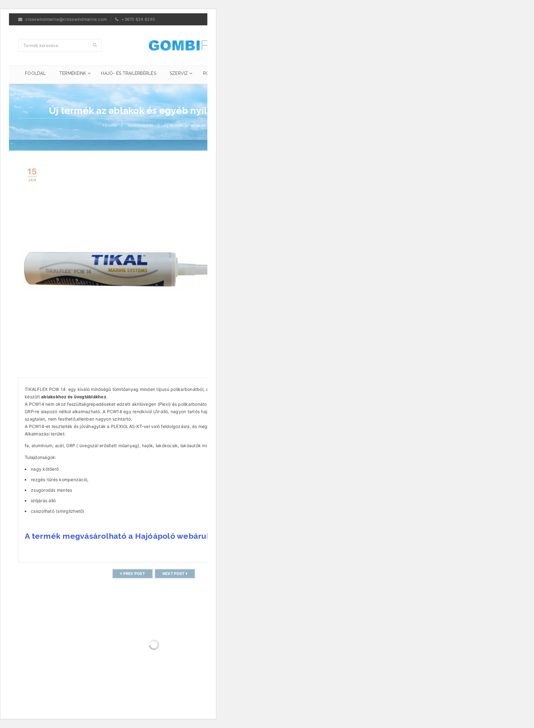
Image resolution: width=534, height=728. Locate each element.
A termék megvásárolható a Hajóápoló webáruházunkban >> (142, 536)
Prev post (134, 573)
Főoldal (110, 125)
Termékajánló (140, 125)
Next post (173, 573)
